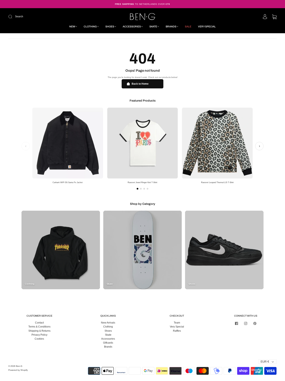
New (72, 26)
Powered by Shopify (18, 370)
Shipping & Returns (39, 330)
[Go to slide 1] (137, 189)
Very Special (207, 26)
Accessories (132, 26)
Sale (188, 26)
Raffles (177, 330)
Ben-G (19, 366)
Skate (153, 26)
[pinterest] (254, 323)
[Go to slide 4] (147, 189)
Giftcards (108, 342)
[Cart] (274, 17)
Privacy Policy (39, 334)
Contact (39, 322)
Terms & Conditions (39, 326)
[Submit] (38, 17)
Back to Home (140, 83)
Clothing (90, 26)
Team (177, 322)
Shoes (109, 26)
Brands (171, 26)
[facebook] (236, 323)
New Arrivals (108, 322)
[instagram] (245, 323)
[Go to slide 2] (141, 189)
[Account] (265, 16)
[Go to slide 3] (144, 189)
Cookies (39, 338)
